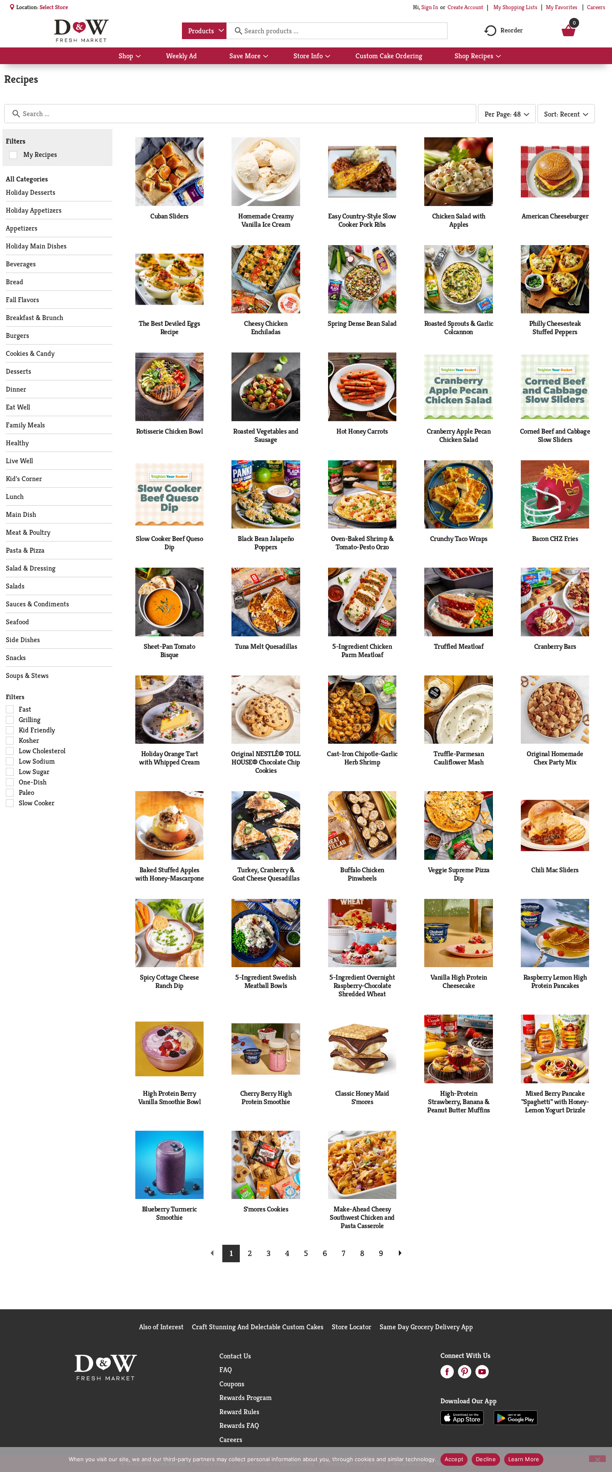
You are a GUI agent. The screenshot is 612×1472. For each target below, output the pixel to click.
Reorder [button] (511, 30)
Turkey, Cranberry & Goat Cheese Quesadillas (266, 874)
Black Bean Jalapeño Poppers (266, 542)
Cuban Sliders (169, 216)
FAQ (225, 1369)
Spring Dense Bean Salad (362, 323)
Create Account (465, 7)
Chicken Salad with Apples (458, 220)
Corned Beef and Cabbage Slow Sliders (555, 435)
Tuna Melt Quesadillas (266, 646)
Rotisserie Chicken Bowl (169, 431)
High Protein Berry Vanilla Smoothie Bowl (169, 1097)
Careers (596, 7)
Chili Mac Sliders (555, 869)
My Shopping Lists (515, 7)
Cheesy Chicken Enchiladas (265, 327)
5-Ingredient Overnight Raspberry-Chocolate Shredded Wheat (362, 985)
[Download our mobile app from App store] (462, 1417)
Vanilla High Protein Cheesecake (458, 981)
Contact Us (235, 1355)
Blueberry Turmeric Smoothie (169, 1213)
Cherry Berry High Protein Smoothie (266, 1097)
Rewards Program (245, 1397)
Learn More (524, 1459)
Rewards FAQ (239, 1425)
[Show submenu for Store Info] (327, 56)
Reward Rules (239, 1411)
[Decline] (597, 1458)
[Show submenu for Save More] (265, 56)
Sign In (429, 7)
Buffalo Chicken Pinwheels (362, 874)
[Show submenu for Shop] (138, 56)
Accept (454, 1459)
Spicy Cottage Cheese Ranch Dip (169, 981)
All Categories (27, 179)
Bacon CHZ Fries (555, 538)
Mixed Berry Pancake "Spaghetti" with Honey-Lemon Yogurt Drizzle (555, 1102)
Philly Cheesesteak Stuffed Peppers (555, 327)
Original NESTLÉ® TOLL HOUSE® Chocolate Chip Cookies (266, 762)
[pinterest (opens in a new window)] (464, 1374)
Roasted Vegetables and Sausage (265, 435)
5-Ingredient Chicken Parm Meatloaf (362, 650)
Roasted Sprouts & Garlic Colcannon (458, 327)
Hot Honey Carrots (362, 431)
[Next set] (399, 1253)
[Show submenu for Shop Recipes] (498, 56)
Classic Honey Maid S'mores (362, 1097)
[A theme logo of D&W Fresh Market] (81, 30)
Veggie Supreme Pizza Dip (459, 874)
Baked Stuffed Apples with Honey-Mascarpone (169, 874)
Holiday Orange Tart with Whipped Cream (169, 758)
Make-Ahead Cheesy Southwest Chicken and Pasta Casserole (362, 1217)
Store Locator (351, 1326)
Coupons (231, 1383)
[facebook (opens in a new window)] (447, 1374)
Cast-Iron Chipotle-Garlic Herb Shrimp (362, 758)
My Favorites (561, 7)
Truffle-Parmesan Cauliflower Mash (458, 758)
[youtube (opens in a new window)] (482, 1374)
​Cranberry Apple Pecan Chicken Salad (459, 435)
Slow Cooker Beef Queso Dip (169, 542)
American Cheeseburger (555, 216)
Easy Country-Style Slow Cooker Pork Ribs (362, 220)
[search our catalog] (235, 30)
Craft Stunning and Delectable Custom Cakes (257, 1326)
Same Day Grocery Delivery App (426, 1326)
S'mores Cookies (266, 1209)
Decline (486, 1459)
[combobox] (204, 30)
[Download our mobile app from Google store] (515, 1417)
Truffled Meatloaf (459, 646)
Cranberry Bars (555, 646)
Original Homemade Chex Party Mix (555, 758)
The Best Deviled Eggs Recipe (169, 327)
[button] (231, 1253)
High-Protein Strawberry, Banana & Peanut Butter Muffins (458, 1102)
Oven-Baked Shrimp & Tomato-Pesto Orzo (362, 542)
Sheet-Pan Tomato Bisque (169, 650)
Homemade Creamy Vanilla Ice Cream (266, 220)
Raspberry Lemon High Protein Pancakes (555, 981)
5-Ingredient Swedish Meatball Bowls (265, 981)
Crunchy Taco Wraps (459, 538)
